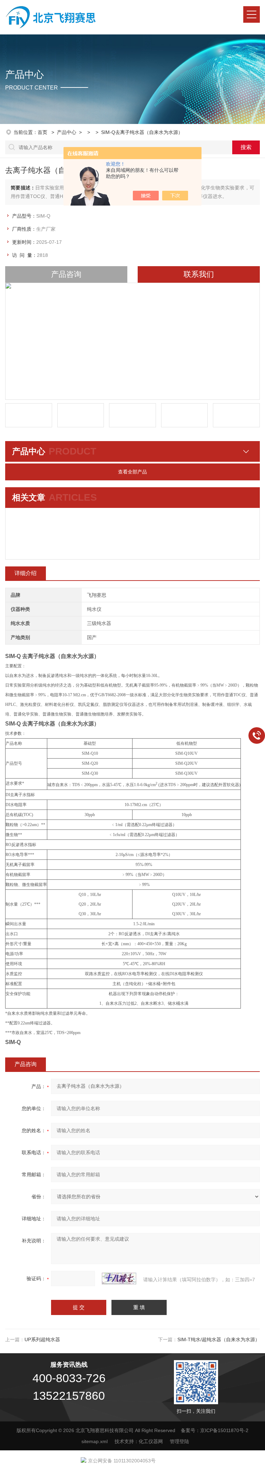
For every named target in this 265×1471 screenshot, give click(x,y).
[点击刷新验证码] (119, 1278)
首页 (43, 132)
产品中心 (66, 132)
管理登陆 (179, 1441)
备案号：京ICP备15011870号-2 (214, 1430)
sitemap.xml (94, 1441)
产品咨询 (66, 274)
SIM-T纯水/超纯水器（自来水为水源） (218, 1339)
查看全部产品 (132, 471)
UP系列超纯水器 (42, 1339)
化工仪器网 (151, 1441)
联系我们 (199, 274)
